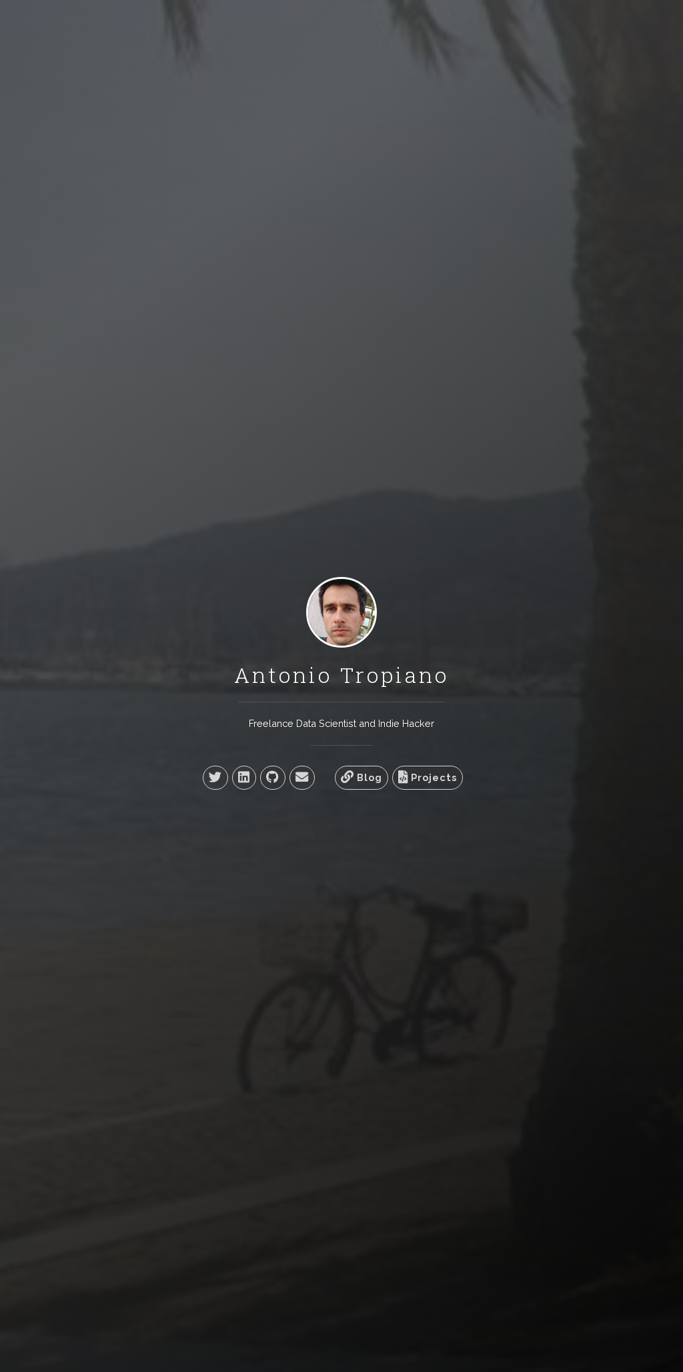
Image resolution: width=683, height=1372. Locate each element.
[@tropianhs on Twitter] (215, 778)
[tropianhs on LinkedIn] (244, 778)
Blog (368, 777)
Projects (432, 777)
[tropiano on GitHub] (272, 778)
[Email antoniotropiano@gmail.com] (302, 778)
